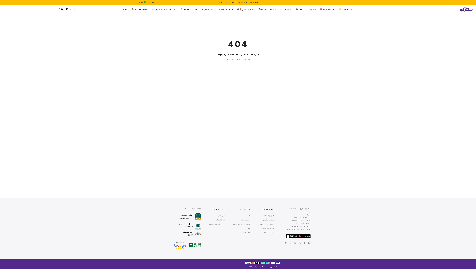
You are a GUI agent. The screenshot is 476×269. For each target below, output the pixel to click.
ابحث (248, 216)
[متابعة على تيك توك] (286, 242)
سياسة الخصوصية (267, 224)
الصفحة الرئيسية (234, 60)
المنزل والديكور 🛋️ (225, 10)
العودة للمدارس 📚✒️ (267, 10)
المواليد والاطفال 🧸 (140, 10)
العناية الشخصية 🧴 (188, 10)
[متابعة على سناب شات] (290, 242)
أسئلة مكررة (245, 233)
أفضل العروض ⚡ (346, 10)
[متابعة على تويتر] (300, 242)
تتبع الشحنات (220, 220)
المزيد (125, 10)
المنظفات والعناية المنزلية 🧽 (164, 10)
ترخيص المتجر (269, 233)
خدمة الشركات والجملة (217, 224)
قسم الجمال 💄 (207, 10)
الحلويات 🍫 (300, 10)
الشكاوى (246, 228)
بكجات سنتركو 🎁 (327, 10)
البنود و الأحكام (269, 216)
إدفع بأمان (221, 216)
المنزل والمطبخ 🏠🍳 (245, 10)
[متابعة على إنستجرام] (295, 242)
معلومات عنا (245, 220)
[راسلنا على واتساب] (309, 242)
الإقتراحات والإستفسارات (241, 224)
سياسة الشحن (268, 220)
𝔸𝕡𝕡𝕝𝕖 (313, 10)
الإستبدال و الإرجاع (267, 228)
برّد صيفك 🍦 (286, 10)
